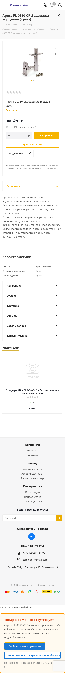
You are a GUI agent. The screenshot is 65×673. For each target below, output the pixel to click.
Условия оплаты (32, 469)
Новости (32, 450)
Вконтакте (31, 536)
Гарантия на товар (32, 478)
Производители (32, 501)
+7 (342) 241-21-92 (34, 552)
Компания (32, 445)
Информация (32, 486)
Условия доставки (33, 473)
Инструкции (32, 492)
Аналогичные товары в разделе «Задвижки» (34, 655)
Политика (32, 455)
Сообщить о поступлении (24, 646)
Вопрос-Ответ (32, 496)
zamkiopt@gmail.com (35, 559)
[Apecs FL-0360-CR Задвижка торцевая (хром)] (32, 62)
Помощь (32, 463)
